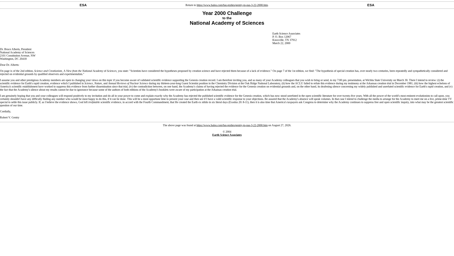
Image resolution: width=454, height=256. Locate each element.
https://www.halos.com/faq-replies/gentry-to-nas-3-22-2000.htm (232, 5)
